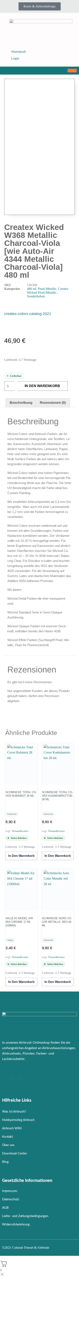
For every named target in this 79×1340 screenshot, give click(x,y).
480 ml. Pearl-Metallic (41, 288)
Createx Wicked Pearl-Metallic (47, 290)
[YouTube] (20, 1078)
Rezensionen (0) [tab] (53, 402)
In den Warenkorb (42, 386)
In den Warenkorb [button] (21, 855)
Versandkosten (20, 831)
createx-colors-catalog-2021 (27, 314)
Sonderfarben (36, 296)
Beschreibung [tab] (21, 402)
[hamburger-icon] (72, 70)
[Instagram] (13, 1078)
